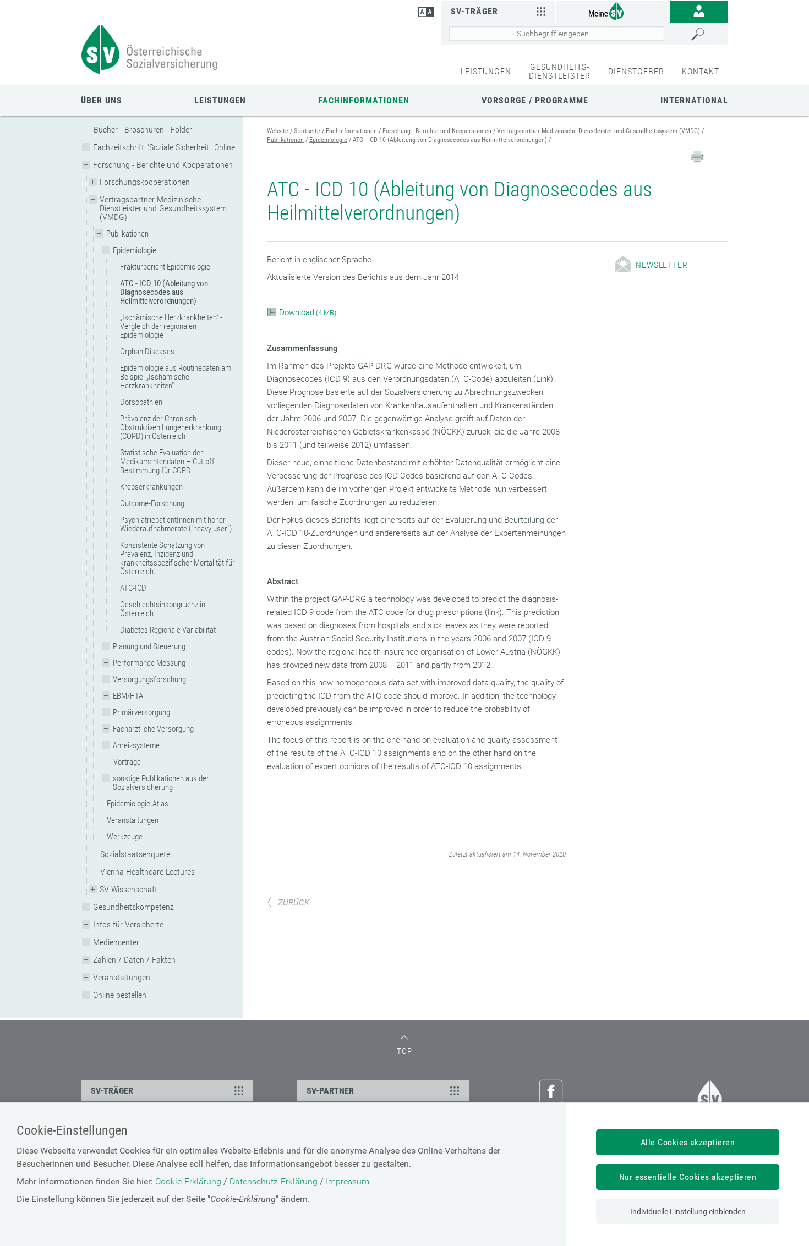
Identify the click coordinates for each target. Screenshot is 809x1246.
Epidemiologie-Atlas (137, 804)
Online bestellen (119, 995)
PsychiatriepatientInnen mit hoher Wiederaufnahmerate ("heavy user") (176, 524)
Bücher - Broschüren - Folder (143, 129)
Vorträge (127, 762)
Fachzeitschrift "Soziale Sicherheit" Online (164, 147)
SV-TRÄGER (112, 1090)
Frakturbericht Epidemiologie (165, 267)
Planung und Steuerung (149, 646)
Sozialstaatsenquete (135, 854)
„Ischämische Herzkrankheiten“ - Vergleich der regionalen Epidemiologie (171, 326)
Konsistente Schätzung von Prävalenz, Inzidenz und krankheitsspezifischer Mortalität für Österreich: (177, 558)
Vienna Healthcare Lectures (147, 871)
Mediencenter (116, 942)
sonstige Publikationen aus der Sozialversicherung (161, 782)
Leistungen (220, 100)
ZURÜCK (293, 903)
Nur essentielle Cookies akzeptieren (688, 1177)
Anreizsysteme (136, 745)
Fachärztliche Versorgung (153, 729)
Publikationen (127, 234)
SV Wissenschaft (128, 889)
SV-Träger (474, 11)
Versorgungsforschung (149, 679)
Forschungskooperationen (145, 182)
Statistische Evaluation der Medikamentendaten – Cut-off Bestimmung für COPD (167, 461)
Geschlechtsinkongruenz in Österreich (162, 609)
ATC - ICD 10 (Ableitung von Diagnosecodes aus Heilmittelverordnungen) (164, 292)
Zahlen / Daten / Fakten (134, 959)
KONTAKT (700, 71)
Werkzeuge (125, 837)
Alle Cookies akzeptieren (688, 1142)
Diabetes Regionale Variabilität (168, 630)
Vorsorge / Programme (535, 100)
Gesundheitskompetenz (133, 907)
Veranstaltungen (132, 820)
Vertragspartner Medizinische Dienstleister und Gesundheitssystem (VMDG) (163, 208)
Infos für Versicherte (128, 924)
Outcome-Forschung (152, 503)
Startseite (307, 131)
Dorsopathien (141, 402)
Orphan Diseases (147, 351)
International (694, 100)
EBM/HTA (128, 696)
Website (277, 131)
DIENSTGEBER (636, 71)
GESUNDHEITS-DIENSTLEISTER (560, 71)
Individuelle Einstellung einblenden (688, 1211)
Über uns (101, 100)
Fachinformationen (363, 100)
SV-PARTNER (330, 1090)
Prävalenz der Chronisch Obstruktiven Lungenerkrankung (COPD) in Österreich (170, 427)
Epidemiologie (134, 250)
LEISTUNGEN (486, 71)
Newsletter (661, 265)
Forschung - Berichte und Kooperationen (163, 165)
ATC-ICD (133, 588)
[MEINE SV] (613, 11)
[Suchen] (707, 34)
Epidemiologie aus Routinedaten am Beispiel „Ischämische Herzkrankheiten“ (175, 377)
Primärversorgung (141, 712)
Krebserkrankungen (151, 487)
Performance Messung (149, 663)
